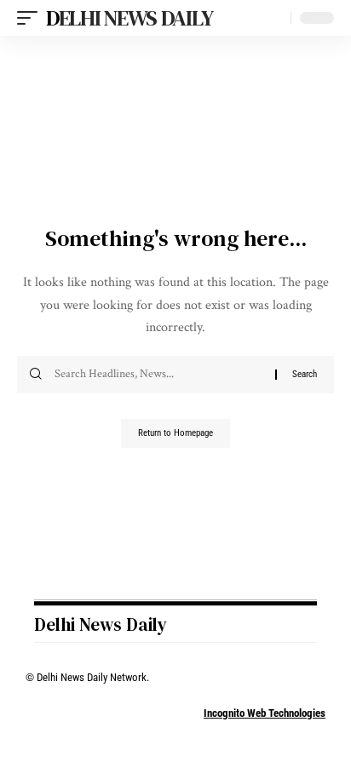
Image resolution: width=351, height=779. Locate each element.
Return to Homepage (175, 432)
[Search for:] (158, 374)
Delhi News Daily (129, 18)
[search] (274, 18)
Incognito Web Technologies (264, 713)
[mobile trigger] (31, 18)
